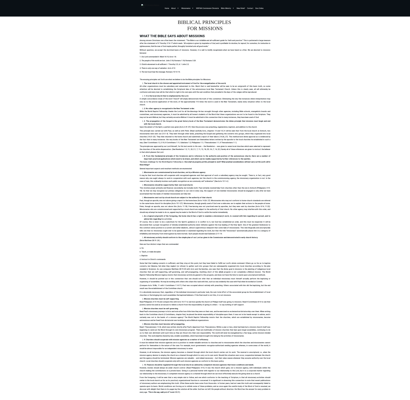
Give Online (259, 8)
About (173, 8)
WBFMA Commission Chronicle (207, 8)
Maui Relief (241, 8)
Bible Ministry (226, 8)
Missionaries (185, 8)
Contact (250, 8)
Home (167, 8)
